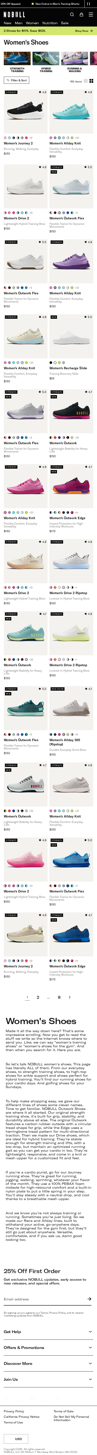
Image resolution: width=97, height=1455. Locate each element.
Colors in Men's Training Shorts (56, 3)
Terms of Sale (64, 1411)
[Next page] (69, 997)
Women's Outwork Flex (66, 218)
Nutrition (49, 23)
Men (18, 23)
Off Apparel (9, 3)
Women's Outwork (63, 443)
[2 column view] (91, 81)
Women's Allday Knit (65, 143)
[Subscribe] (88, 1299)
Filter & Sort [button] (19, 80)
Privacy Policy (14, 1411)
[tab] (5, 137)
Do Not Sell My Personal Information (71, 1418)
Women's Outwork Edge (67, 518)
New (7, 23)
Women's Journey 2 (18, 143)
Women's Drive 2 (16, 218)
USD (21, 1440)
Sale (64, 23)
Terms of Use (13, 1422)
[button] (88, 4)
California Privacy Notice (22, 1416)
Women (32, 23)
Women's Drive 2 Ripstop (68, 593)
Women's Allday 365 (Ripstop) (64, 742)
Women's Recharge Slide (68, 368)
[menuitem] (7, 23)
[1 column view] (86, 81)
